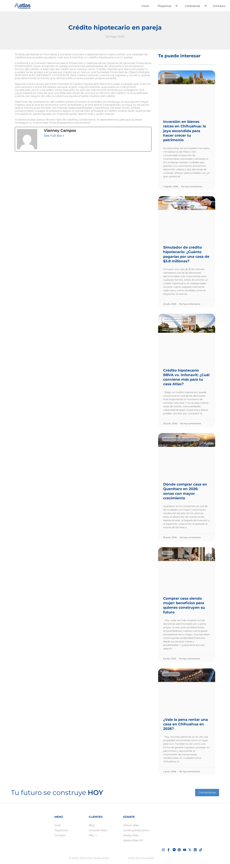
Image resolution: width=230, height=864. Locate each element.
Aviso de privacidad (141, 858)
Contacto (219, 6)
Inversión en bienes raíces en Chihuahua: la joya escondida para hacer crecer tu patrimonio (184, 130)
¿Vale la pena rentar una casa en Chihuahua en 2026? (185, 724)
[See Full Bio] (63, 135)
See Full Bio (53, 135)
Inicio (145, 6)
